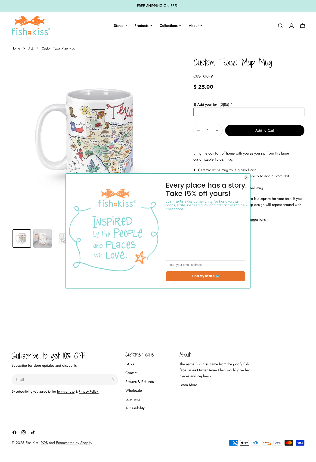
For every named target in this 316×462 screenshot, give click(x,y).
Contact (131, 372)
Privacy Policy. (89, 391)
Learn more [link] (188, 385)
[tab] (21, 238)
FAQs (129, 364)
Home (16, 48)
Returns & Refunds (139, 381)
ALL (30, 48)
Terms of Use (65, 391)
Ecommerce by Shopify (74, 442)
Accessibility (135, 408)
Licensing (132, 399)
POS (44, 442)
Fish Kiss (31, 442)
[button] (248, 105)
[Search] (280, 25)
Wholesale (133, 390)
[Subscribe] (113, 379)
